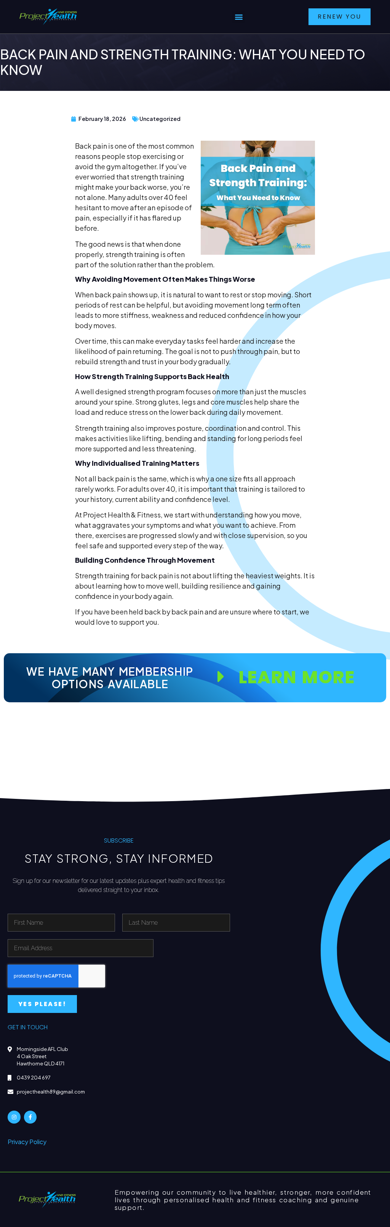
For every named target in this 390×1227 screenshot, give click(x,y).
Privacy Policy (27, 1142)
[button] (238, 17)
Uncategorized (160, 118)
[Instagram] (14, 1117)
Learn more (296, 677)
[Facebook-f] (30, 1117)
